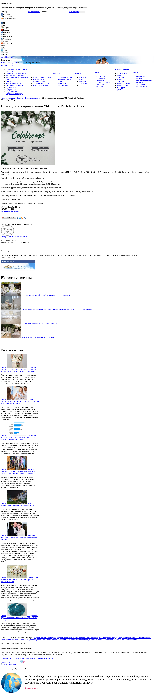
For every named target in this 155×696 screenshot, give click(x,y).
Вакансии (139, 82)
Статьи (82, 85)
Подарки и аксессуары (14, 94)
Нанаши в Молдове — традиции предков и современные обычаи (19, 537)
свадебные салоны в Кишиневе (69, 638)
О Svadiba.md (6, 658)
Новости (20, 98)
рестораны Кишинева (89, 638)
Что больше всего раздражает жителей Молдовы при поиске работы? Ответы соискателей (19, 437)
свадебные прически (77, 640)
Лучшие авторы (123, 85)
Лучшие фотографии (122, 80)
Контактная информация (140, 77)
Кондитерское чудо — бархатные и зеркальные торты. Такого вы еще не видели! (19, 618)
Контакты (33, 658)
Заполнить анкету (32, 688)
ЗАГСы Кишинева (144, 638)
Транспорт (62, 81)
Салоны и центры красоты (16, 73)
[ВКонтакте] (17, 217)
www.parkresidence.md (10, 211)
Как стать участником (41, 85)
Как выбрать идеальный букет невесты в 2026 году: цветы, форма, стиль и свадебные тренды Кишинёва (19, 369)
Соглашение (16, 658)
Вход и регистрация (9, 63)
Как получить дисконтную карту (40, 80)
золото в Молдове (117, 640)
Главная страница (8, 98)
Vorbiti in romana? (7, 57)
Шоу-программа (12, 92)
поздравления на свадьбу (23, 640)
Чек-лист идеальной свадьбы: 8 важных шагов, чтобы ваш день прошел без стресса (20, 401)
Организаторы (11, 88)
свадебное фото (39, 640)
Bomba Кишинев (131, 640)
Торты (8, 81)
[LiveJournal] (25, 217)
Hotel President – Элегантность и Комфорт (38, 337)
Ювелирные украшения (15, 75)
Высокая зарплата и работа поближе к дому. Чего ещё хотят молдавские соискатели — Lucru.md (18, 471)
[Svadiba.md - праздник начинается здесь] (18, 270)
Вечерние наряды (64, 79)
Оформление (11, 90)
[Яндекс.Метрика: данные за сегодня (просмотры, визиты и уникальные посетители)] (8, 664)
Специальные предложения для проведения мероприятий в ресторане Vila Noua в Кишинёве (58, 309)
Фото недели (122, 73)
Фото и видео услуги (14, 83)
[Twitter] (20, 217)
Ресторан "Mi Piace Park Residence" (14, 237)
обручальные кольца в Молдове (97, 640)
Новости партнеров (83, 82)
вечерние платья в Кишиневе (57, 640)
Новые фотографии (122, 76)
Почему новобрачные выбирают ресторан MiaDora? (18, 504)
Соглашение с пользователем (141, 85)
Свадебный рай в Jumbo (127, 638)
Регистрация (74, 12)
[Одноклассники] (22, 217)
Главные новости (82, 78)
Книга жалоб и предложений (28, 63)
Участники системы (41, 83)
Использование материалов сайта (14, 644)
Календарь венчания (100, 79)
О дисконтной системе (42, 77)
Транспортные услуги (14, 85)
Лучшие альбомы (123, 83)
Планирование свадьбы (102, 85)
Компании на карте (103, 82)
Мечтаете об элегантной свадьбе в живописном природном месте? (47, 295)
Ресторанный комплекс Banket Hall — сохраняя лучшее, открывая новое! (19, 580)
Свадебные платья (65, 77)
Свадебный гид (102, 76)
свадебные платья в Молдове (45, 638)
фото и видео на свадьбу (108, 638)
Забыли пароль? (34, 12)
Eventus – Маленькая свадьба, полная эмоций (39, 323)
